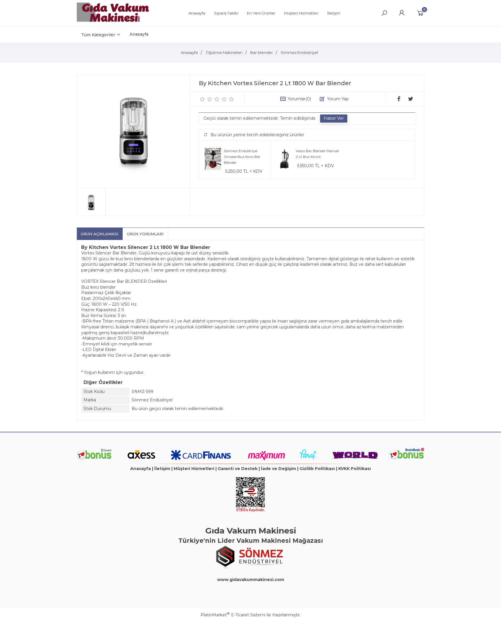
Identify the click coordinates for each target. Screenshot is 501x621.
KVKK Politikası (354, 468)
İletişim (162, 468)
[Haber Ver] (333, 118)
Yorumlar (299, 98)
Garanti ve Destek (237, 468)
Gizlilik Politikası (317, 468)
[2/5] (206, 99)
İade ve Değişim (278, 468)
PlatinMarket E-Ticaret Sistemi (233, 615)
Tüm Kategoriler (98, 34)
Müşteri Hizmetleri (194, 468)
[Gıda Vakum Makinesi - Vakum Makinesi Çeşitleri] (113, 20)
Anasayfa (140, 468)
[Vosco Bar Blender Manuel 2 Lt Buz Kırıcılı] (285, 160)
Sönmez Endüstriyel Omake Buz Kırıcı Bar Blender (242, 156)
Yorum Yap (338, 98)
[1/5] (202, 99)
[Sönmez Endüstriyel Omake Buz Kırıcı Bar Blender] (213, 160)
